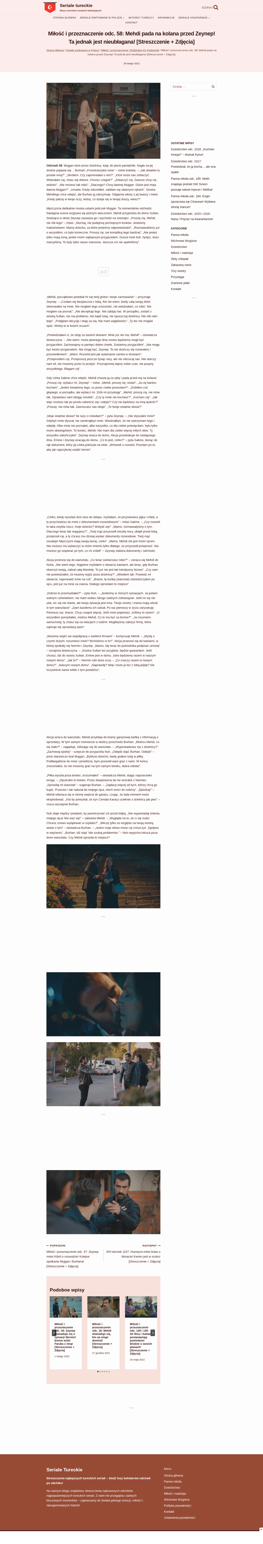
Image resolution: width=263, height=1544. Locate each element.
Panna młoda (179, 234)
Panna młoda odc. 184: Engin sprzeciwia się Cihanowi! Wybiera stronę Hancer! (193, 201)
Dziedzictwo (179, 247)
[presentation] (66, 1307)
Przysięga (177, 277)
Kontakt (131, 22)
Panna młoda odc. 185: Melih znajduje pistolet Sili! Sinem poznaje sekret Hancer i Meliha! (192, 184)
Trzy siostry (178, 271)
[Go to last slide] (54, 1333)
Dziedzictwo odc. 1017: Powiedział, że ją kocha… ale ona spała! (193, 167)
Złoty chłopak (179, 259)
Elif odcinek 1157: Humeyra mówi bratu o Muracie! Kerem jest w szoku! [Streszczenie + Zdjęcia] (133, 1253)
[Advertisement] (103, 466)
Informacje (166, 17)
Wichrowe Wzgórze (184, 241)
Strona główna (64, 17)
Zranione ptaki (180, 283)
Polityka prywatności (177, 1505)
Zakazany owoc (181, 265)
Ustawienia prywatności (179, 1517)
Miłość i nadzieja (182, 253)
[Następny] (153, 1333)
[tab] (98, 1371)
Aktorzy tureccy (141, 17)
